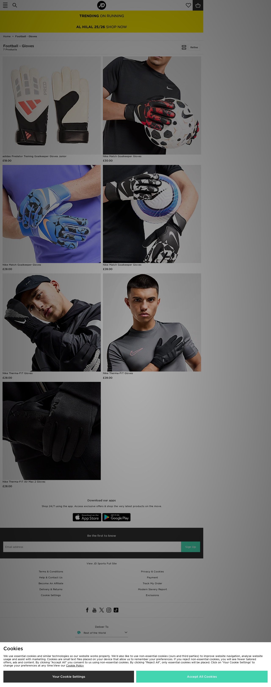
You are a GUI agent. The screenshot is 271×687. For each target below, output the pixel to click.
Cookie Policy (75, 665)
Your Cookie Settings (68, 676)
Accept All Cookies (202, 676)
